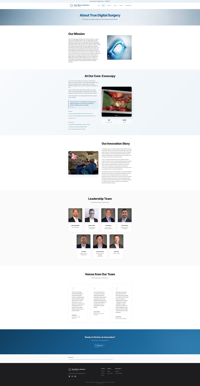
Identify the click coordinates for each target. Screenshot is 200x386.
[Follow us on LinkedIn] (69, 376)
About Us (102, 371)
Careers (115, 5)
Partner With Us (100, 345)
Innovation (109, 5)
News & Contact (128, 5)
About (103, 5)
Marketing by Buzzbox (105, 382)
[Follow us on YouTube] (75, 376)
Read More (107, 1)
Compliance (117, 371)
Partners (121, 5)
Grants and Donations (118, 373)
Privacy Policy (112, 382)
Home (99, 5)
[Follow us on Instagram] (72, 376)
